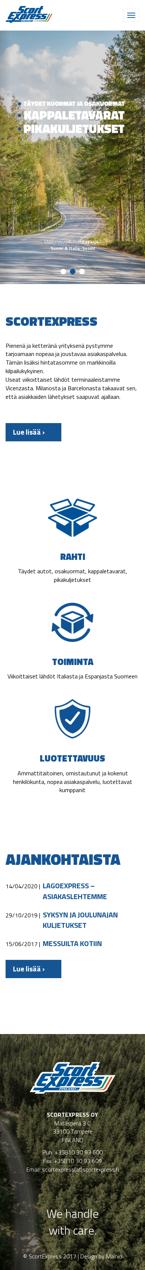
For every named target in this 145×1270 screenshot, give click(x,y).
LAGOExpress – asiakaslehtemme (75, 891)
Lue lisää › (29, 432)
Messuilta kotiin (72, 943)
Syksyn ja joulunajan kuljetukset (80, 920)
